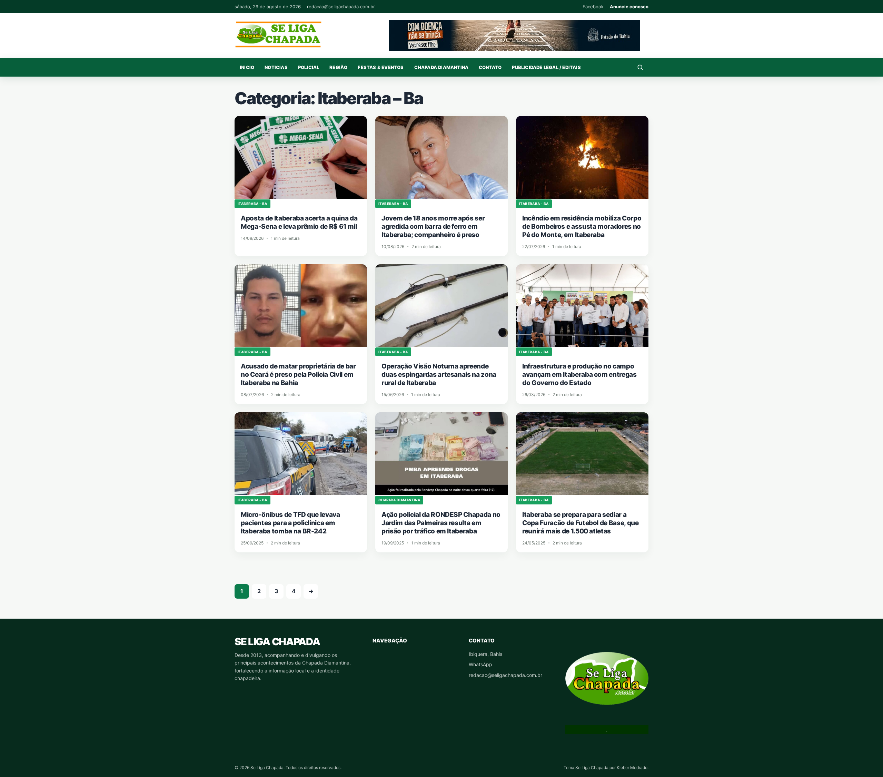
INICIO (247, 67)
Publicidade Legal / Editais (546, 67)
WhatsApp (480, 664)
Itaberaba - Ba (252, 203)
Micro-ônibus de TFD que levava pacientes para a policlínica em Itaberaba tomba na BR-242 (290, 523)
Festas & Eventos (381, 67)
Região (338, 67)
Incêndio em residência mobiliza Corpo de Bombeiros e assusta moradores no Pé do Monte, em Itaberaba (581, 226)
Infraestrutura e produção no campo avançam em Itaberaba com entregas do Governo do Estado (579, 374)
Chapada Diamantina (441, 67)
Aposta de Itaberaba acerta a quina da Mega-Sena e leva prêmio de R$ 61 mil (299, 222)
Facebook (593, 6)
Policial (308, 67)
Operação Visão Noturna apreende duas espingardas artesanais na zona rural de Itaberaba (438, 374)
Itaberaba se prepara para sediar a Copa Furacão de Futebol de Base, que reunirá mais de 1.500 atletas (580, 523)
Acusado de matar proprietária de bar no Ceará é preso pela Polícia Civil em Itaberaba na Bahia (298, 374)
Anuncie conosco (629, 6)
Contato (490, 67)
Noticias (276, 67)
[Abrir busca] (640, 67)
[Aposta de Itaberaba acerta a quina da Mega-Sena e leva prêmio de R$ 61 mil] (301, 157)
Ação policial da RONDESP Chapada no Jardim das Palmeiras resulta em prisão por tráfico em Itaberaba (440, 523)
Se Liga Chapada (277, 642)
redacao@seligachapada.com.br (341, 6)
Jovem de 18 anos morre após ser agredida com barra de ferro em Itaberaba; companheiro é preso (433, 226)
